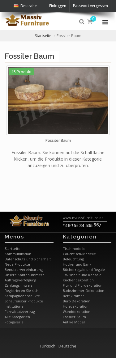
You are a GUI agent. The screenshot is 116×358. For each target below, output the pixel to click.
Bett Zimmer (73, 295)
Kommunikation (18, 253)
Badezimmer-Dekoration (83, 290)
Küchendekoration (78, 280)
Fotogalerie (14, 322)
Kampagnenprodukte (22, 295)
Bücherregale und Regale (84, 269)
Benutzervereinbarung (24, 269)
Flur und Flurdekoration (82, 285)
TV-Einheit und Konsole (82, 274)
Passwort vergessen (90, 5)
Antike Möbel (74, 322)
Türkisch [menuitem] (47, 346)
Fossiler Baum (74, 316)
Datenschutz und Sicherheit (28, 259)
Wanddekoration (76, 311)
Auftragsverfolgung (20, 280)
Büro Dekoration (76, 301)
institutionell (15, 306)
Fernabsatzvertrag (20, 311)
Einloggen (57, 5)
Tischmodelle (74, 248)
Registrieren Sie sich (21, 290)
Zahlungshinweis (18, 285)
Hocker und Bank (77, 264)
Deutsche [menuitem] (67, 346)
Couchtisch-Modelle (79, 253)
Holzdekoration (75, 306)
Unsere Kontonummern (25, 274)
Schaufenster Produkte (24, 301)
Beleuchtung (73, 259)
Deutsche (28, 5)
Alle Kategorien (17, 316)
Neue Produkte (17, 264)
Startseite (43, 35)
